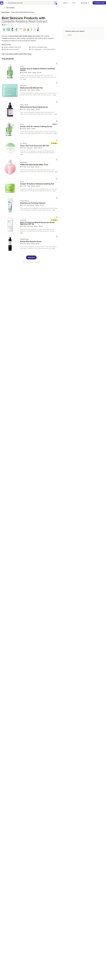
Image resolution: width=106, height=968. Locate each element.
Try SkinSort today (99, 3)
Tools (73, 3)
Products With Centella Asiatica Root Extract (22, 12)
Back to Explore (6, 12)
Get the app (84, 3)
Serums (69, 35)
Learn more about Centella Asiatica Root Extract (17, 54)
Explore (65, 3)
